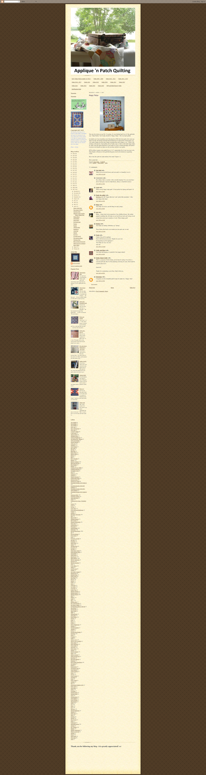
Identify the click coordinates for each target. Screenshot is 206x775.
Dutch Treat (73, 523)
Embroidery (73, 529)
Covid (72, 505)
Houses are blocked (82, 317)
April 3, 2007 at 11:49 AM (100, 246)
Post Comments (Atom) (102, 291)
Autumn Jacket (83, 375)
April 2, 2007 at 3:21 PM (100, 201)
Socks (72, 679)
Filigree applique (74, 534)
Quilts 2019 (96, 82)
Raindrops (73, 661)
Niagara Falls (73, 609)
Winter (72, 735)
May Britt (98, 170)
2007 (74, 189)
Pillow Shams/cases (75, 624)
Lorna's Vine (73, 590)
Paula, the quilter (100, 195)
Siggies (72, 674)
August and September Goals (83, 302)
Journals (72, 570)
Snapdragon (76, 229)
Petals (72, 620)
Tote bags (73, 709)
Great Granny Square (75, 550)
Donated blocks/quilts (75, 522)
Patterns (72, 618)
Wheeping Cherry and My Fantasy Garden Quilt (79, 214)
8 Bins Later (82, 402)
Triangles (73, 712)
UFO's (72, 721)
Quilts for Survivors (75, 656)
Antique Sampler (74, 442)
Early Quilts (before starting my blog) (81, 79)
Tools (72, 706)
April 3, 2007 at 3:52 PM (100, 254)
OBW (72, 612)
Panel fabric (73, 615)
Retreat (72, 665)
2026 (74, 153)
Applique (73, 445)
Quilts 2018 (87, 82)
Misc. (72, 600)
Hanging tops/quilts (75, 560)
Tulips (72, 715)
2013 (74, 178)
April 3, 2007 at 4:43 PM (100, 273)
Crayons (72, 507)
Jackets (72, 567)
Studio (72, 689)
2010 (74, 183)
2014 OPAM (73, 424)
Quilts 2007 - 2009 (98, 79)
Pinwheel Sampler (75, 627)
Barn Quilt (73, 451)
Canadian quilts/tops (75, 469)
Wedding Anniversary (75, 730)
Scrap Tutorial (74, 670)
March (75, 247)
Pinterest (73, 626)
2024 (74, 157)
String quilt (73, 686)
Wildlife (72, 733)
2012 (74, 180)
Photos (72, 621)
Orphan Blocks (74, 614)
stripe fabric (73, 688)
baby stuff (73, 448)
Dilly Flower (73, 520)
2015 (74, 174)
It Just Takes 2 (74, 566)
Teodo (97, 235)
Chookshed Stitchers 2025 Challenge (79, 492)
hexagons (73, 561)
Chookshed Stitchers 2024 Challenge (79, 483)
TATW (72, 703)
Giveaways (73, 547)
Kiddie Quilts (74, 576)
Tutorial (72, 718)
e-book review (74, 525)
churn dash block (74, 498)
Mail (72, 596)
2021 (74, 163)
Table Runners (74, 701)
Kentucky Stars (74, 575)
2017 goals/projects (75, 428)
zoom (72, 739)
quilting (72, 650)
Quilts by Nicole (74, 655)
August (75, 198)
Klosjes (72, 579)
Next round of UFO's (78, 210)
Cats (72, 472)
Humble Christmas (75, 563)
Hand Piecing (74, 557)
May (75, 204)
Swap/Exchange (74, 697)
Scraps (72, 673)
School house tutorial (82, 288)
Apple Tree (75, 231)
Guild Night (73, 555)
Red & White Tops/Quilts (76, 662)
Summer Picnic (74, 692)
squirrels (72, 682)
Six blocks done (76, 222)
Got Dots (73, 549)
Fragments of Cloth (75, 538)
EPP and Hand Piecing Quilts (114, 85)
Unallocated (73, 722)
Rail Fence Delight (75, 659)
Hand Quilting (74, 558)
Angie (97, 187)
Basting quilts (74, 454)
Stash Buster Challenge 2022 (77, 685)
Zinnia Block (76, 218)
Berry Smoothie (74, 458)
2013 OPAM (73, 422)
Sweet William (74, 700)
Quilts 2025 (92, 85)
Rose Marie (76, 263)
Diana (97, 205)
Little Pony (73, 585)
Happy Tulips (76, 245)
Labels (72, 582)
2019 (74, 166)
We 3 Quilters (74, 727)
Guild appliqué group (75, 552)
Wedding (73, 728)
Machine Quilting (74, 594)
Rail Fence (73, 658)
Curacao (72, 511)
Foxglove (75, 234)
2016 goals (73, 427)
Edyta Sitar (73, 526)
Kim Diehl (73, 578)
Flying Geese (73, 535)
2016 (74, 172)
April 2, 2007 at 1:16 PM (100, 191)
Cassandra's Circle (75, 471)
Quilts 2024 (83, 85)
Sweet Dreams (74, 698)
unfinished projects (75, 724)
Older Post (132, 287)
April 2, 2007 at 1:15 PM (100, 183)
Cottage (72, 504)
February (76, 249)
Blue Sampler (74, 465)
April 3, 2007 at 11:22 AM (100, 231)
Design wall (73, 517)
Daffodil (75, 233)
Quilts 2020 (105, 82)
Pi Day (72, 623)
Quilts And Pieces (101, 250)
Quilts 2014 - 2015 (123, 79)
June (75, 202)
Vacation (72, 725)
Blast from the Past (75, 463)
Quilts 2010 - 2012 (110, 79)
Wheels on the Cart (75, 731)
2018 (74, 168)
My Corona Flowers (75, 603)
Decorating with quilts (75, 514)
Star (72, 683)
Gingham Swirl (74, 546)
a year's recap (73, 433)
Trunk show (73, 713)
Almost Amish (74, 434)
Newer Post (92, 287)
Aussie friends (74, 446)
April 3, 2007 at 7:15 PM (100, 280)
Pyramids (73, 636)
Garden (72, 544)
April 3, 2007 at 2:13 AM (100, 220)
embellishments (74, 528)
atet (97, 212)
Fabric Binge (76, 220)
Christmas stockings (75, 496)
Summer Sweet (74, 694)
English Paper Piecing (75, 531)
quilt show (73, 647)
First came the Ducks (78, 238)
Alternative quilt (74, 436)
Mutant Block (76, 217)
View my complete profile (76, 266)
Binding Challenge (75, 462)
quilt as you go (74, 639)
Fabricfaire (99, 277)
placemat (73, 629)
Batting (72, 455)
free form (73, 540)
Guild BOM (73, 553)
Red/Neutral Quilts (76, 89)
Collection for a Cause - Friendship (78, 501)
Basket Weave (74, 452)
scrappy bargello (74, 671)
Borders (72, 466)
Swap (72, 695)
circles (72, 499)
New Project (73, 608)
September (76, 197)
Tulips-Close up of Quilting (79, 243)
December (76, 191)
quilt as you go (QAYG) (76, 641)
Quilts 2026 (101, 85)
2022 (74, 161)
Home (112, 287)
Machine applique (74, 591)
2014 (74, 176)
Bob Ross (98, 197)
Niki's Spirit (73, 611)
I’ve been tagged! (77, 236)
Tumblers (73, 716)
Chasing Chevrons (75, 477)
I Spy (72, 564)
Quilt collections (74, 644)
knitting (72, 581)
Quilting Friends (74, 651)
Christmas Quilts (74, 495)
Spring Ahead (74, 680)
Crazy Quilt (73, 508)
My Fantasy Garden (75, 605)
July (75, 200)
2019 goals (73, 430)
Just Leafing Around (75, 572)
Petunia (75, 225)
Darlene (98, 224)
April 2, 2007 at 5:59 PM (100, 208)
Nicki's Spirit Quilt (77, 208)
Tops (72, 707)
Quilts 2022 (122, 82)
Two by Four (73, 719)
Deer (72, 516)
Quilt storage (73, 648)
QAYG (72, 638)
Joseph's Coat (74, 569)
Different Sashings (75, 519)
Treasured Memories (75, 710)
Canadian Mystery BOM (76, 468)
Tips (72, 704)
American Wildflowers (75, 437)
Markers (72, 597)
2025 (74, 155)
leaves (72, 584)
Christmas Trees (76, 211)
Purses (72, 635)
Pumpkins (73, 633)
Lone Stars (73, 588)
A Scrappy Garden (75, 431)
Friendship (73, 541)
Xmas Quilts (73, 736)
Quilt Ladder (73, 645)
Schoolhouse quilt (75, 668)
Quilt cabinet (73, 642)
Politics (72, 630)
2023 (74, 159)
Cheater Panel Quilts (75, 478)
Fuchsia (75, 224)
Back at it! (82, 389)
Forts (72, 537)
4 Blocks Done (76, 227)
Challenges (73, 474)
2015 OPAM (73, 425)
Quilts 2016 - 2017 (76, 82)
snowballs (73, 677)
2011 (74, 182)
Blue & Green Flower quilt (79, 241)
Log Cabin (73, 587)
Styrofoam (73, 691)
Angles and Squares (75, 440)
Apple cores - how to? (82, 331)
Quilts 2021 (113, 82)
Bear (72, 457)
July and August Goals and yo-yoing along (83, 347)
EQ (71, 532)
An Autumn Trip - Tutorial (76, 439)
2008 (74, 187)
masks (72, 599)
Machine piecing (74, 593)
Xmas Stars (73, 738)
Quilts (72, 653)
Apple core (73, 443)
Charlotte (73, 475)
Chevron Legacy (74, 480)
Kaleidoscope (73, 573)
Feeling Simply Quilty (102, 258)
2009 (74, 185)
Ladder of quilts (83, 361)
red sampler (73, 664)
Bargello (72, 449)
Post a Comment (94, 284)
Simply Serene (74, 676)
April (75, 206)
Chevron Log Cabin (75, 481)
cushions (73, 513)
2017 (74, 170)
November (76, 193)
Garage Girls (73, 543)
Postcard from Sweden (75, 632)
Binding (72, 460)
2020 (74, 165)
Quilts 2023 (75, 85)
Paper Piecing (74, 617)
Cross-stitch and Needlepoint (77, 510)
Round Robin (74, 667)
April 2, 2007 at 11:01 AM (100, 174)
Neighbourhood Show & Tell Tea (78, 606)
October (75, 195)
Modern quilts (74, 602)
